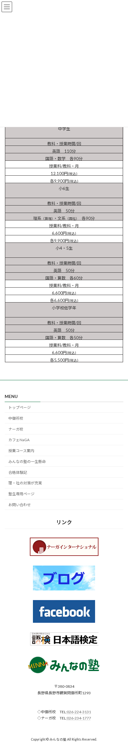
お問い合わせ (19, 504)
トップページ (19, 407)
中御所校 (15, 418)
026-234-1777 (79, 718)
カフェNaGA (19, 439)
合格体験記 (17, 472)
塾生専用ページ (21, 494)
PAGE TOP (119, 720)
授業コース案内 (21, 450)
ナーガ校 (15, 429)
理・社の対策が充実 (25, 483)
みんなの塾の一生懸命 (27, 461)
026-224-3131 (79, 712)
